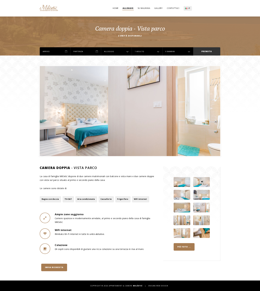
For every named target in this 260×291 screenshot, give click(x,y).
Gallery (158, 8)
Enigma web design (158, 286)
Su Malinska (144, 8)
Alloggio (128, 8)
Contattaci (173, 8)
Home (115, 8)
